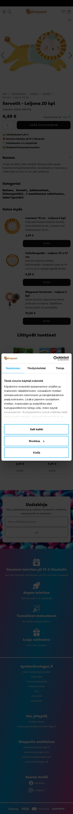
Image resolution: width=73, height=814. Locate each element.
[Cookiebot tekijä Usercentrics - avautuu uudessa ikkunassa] (53, 358)
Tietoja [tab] (60, 368)
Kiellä (36, 452)
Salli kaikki (36, 429)
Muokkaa (34, 440)
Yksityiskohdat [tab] (36, 368)
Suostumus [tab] (13, 368)
